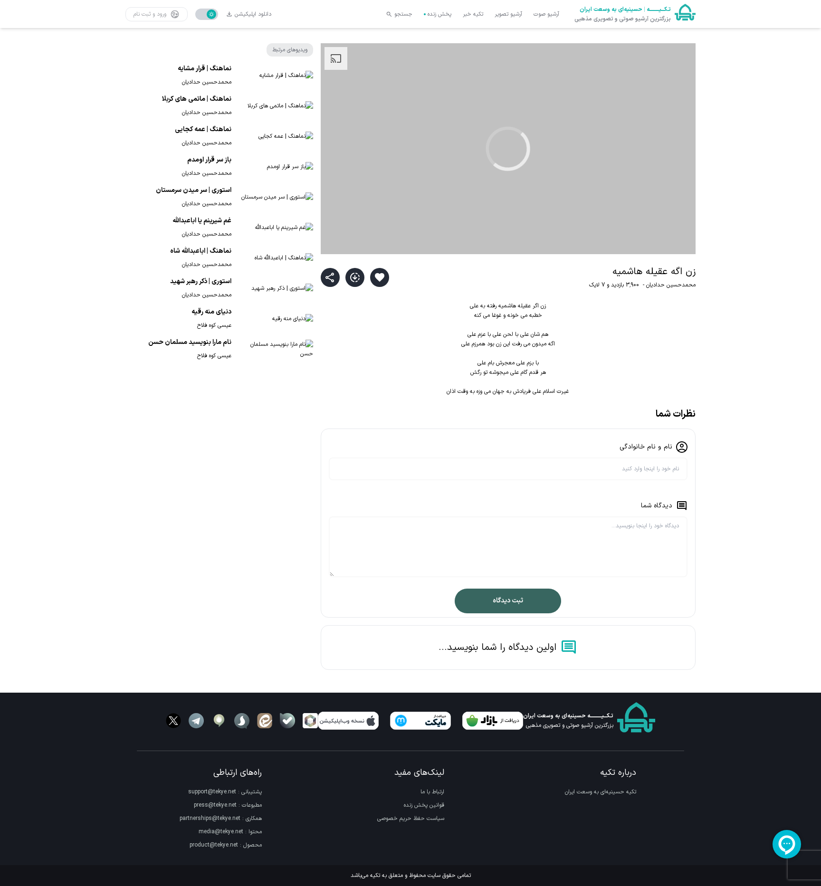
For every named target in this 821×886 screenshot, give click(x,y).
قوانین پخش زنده (424, 805)
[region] (508, 148)
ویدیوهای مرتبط (289, 50)
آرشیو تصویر (508, 14)
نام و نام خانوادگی (646, 447)
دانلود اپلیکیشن (253, 14)
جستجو (403, 14)
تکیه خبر (473, 14)
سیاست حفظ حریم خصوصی (410, 818)
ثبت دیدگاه (508, 601)
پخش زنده (439, 14)
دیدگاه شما (656, 506)
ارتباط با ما (432, 792)
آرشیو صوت (546, 14)
